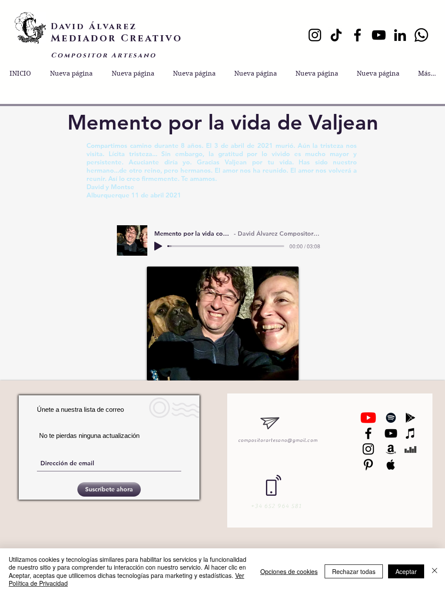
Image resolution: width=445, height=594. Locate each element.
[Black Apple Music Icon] (391, 464)
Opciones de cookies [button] (289, 571)
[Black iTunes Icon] (410, 433)
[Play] (158, 246)
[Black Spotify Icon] (391, 417)
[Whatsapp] (421, 35)
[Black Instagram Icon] (368, 449)
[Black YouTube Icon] (391, 433)
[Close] (434, 571)
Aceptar (406, 571)
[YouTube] (378, 35)
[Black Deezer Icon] (410, 449)
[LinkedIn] (400, 35)
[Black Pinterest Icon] (368, 464)
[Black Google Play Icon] (410, 417)
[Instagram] (314, 35)
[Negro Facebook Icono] (368, 433)
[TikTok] (336, 35)
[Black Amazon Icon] (391, 449)
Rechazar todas (353, 571)
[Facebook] (357, 35)
